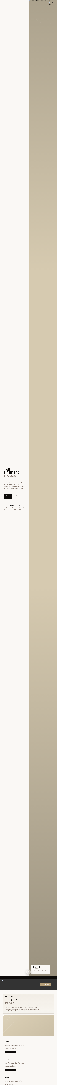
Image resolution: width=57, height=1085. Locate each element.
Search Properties (18, 496)
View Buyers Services (10, 1052)
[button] (45, 984)
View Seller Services (10, 1070)
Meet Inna (7, 496)
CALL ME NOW (46, 984)
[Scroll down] (28, 972)
